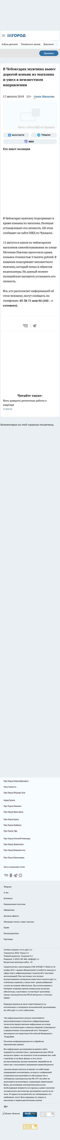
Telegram (8, 887)
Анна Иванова (44, 96)
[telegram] (35, 325)
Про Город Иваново (12, 806)
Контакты (8, 898)
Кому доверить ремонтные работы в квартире (25, 404)
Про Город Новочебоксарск (16, 781)
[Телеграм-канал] (44, 135)
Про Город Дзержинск (14, 844)
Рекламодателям (11, 933)
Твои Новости (10, 787)
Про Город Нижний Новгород (17, 838)
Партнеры (8, 939)
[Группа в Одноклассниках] (10, 875)
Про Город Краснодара (14, 857)
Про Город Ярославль (13, 812)
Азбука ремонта (10, 44)
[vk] (25, 325)
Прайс (6, 927)
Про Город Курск (11, 819)
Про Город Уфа (10, 831)
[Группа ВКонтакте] (16, 135)
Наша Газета (9, 800)
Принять (49, 53)
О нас (6, 892)
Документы (49, 44)
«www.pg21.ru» (25, 949)
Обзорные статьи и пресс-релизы (19, 922)
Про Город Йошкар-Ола (14, 792)
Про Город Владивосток (14, 850)
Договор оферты (11, 916)
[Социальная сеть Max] (30, 141)
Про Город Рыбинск (12, 825)
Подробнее (9, 1036)
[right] (57, 44)
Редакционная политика (14, 904)
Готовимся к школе (30, 44)
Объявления (9, 910)
